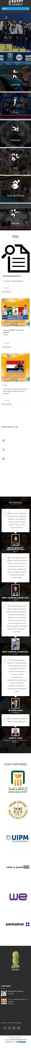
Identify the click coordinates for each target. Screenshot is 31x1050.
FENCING (15, 223)
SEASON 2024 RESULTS (16, 991)
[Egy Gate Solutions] (21, 1042)
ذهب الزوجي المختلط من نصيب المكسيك (17, 1000)
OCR (15, 112)
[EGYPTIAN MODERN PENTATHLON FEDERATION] (15, 3)
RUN (15, 168)
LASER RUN (15, 84)
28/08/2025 (4, 463)
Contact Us (12, 1037)
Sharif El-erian (15, 738)
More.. (15, 46)
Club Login (18, 1037)
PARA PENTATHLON (15, 196)
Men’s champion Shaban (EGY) (15, 652)
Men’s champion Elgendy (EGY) (15, 598)
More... (6, 486)
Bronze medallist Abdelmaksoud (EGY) (15, 548)
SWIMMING (15, 140)
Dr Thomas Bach (15, 710)
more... (8, 288)
